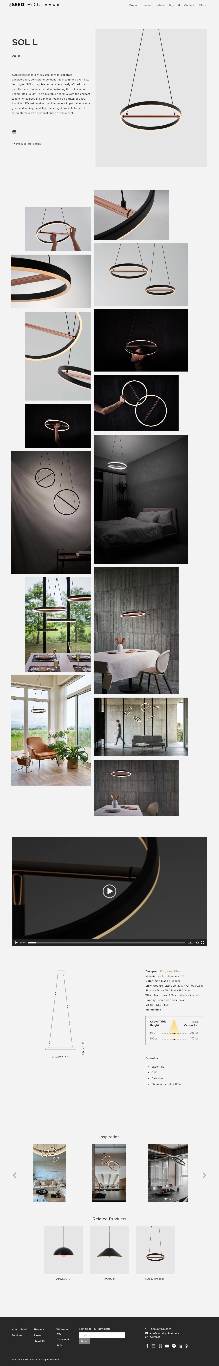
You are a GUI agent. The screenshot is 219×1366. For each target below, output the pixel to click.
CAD (154, 1072)
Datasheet (157, 1078)
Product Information (28, 143)
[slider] (106, 942)
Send (84, 1341)
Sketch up (157, 1066)
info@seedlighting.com (164, 1333)
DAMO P (109, 1278)
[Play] (16, 942)
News (148, 5)
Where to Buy (165, 5)
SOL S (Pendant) (155, 1278)
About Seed (19, 1329)
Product (134, 5)
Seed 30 (39, 1341)
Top (211, 1358)
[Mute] (197, 942)
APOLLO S (63, 1278)
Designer (17, 1335)
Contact (189, 5)
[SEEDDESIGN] (42, 6)
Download (62, 1339)
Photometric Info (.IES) (166, 1084)
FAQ (59, 1345)
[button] (109, 891)
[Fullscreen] (202, 942)
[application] (109, 891)
